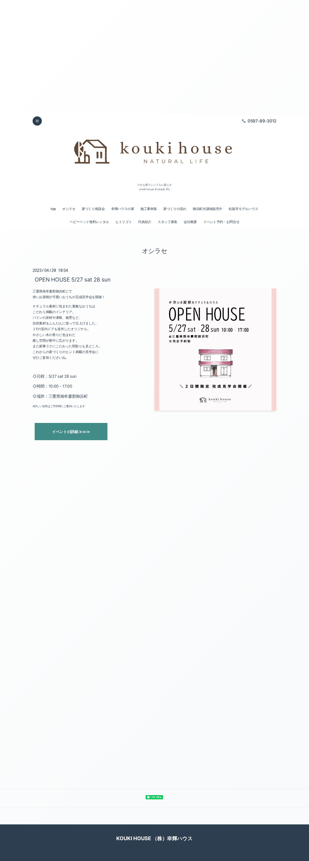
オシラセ (68, 209)
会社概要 (190, 222)
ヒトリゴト (123, 222)
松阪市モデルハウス (243, 209)
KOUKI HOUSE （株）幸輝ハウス (154, 838)
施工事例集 (148, 209)
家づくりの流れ (174, 209)
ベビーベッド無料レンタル (89, 222)
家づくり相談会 (93, 209)
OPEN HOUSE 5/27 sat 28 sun (73, 279)
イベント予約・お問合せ (221, 222)
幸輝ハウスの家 (122, 209)
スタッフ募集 (167, 222)
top (53, 209)
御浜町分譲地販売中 (207, 209)
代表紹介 (144, 222)
